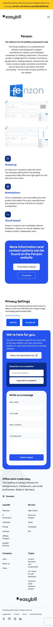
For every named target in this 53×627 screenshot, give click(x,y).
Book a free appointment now (22, 355)
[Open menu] (49, 17)
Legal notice (6, 614)
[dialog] (26, 313)
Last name (13, 413)
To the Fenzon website (26, 267)
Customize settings (12, 315)
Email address (15, 425)
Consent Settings (36, 614)
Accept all (30, 322)
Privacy (16, 614)
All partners (26, 275)
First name (13, 402)
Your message (15, 436)
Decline (13, 322)
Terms (24, 614)
